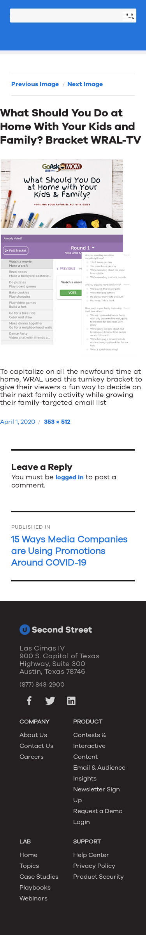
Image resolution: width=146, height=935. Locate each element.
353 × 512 (57, 422)
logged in (70, 477)
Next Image (85, 84)
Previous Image (35, 84)
